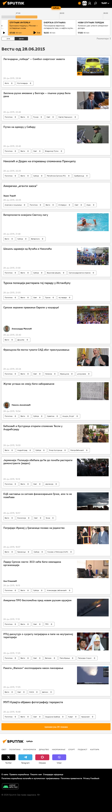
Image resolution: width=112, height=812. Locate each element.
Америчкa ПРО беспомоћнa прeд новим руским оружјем (37, 600)
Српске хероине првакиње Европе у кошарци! (31, 307)
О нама (4, 774)
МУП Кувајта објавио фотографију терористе (33, 702)
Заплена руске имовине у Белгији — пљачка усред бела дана (36, 95)
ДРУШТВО (44, 749)
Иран (88, 205)
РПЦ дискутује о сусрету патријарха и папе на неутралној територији (38, 636)
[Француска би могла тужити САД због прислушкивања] (93, 357)
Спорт (71, 749)
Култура (94, 749)
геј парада (62, 297)
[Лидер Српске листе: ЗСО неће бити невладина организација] (93, 569)
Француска (64, 374)
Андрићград (22, 450)
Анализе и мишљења (13, 205)
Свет (48, 117)
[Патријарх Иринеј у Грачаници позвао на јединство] (93, 535)
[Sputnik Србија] (14, 5)
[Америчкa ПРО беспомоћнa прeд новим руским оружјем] (93, 607)
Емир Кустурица (55, 450)
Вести (23, 117)
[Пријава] (90, 3)
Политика (8, 117)
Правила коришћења (19, 774)
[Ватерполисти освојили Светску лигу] (93, 222)
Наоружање (58, 749)
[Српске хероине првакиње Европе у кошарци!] (93, 315)
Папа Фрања (65, 658)
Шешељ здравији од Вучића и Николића (27, 248)
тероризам (85, 717)
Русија (35, 117)
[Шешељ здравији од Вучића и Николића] (93, 256)
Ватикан (48, 658)
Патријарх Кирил (85, 658)
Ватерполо (35, 239)
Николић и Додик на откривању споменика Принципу (39, 161)
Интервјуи (62, 205)
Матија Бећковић (77, 450)
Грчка (48, 518)
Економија (21, 518)
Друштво (20, 340)
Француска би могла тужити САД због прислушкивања (36, 349)
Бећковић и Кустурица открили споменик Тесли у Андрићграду (32, 428)
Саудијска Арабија (52, 717)
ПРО (47, 624)
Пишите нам (36, 774)
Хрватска (50, 416)
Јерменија (49, 484)
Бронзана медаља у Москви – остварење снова (24, 26)
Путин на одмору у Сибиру (19, 127)
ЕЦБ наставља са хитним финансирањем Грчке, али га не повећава (37, 495)
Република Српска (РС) (56, 176)
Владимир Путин (51, 151)
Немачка (48, 374)
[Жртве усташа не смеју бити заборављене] (93, 391)
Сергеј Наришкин (65, 117)
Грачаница (21, 552)
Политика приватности (71, 778)
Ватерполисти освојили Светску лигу (25, 214)
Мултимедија (22, 83)
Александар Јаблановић (57, 590)
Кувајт (70, 717)
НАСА (31, 692)
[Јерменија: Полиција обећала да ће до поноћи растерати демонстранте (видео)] (93, 467)
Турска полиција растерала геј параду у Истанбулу (36, 283)
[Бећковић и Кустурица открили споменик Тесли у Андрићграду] (93, 433)
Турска (47, 297)
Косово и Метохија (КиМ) (57, 552)
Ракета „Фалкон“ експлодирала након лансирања (33, 668)
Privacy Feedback (91, 778)
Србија (36, 176)
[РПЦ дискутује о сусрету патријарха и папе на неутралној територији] (93, 641)
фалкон (45, 692)
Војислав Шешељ (54, 273)
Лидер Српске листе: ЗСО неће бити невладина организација (32, 563)
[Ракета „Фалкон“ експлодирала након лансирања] (93, 675)
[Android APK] (10, 786)
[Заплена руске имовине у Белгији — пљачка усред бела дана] (93, 100)
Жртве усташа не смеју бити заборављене (28, 383)
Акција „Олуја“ (68, 416)
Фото (7, 83)
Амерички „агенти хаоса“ (20, 186)
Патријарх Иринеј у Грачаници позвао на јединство (34, 528)
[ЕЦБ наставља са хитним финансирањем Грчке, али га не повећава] (93, 501)
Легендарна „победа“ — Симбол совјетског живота (34, 59)
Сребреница (79, 176)
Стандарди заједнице (53, 774)
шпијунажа (81, 374)
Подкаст (82, 749)
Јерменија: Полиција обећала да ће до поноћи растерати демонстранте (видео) (37, 462)
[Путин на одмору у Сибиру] (93, 134)
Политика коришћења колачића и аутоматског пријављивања (30, 778)
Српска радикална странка (79, 273)
